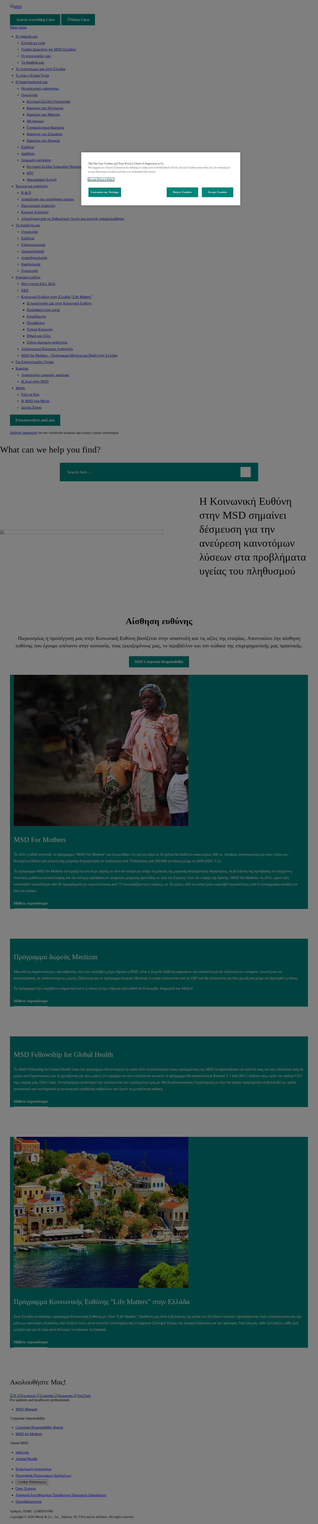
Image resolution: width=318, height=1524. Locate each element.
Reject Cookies (182, 192)
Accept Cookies (217, 192)
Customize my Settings (105, 192)
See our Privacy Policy (101, 179)
